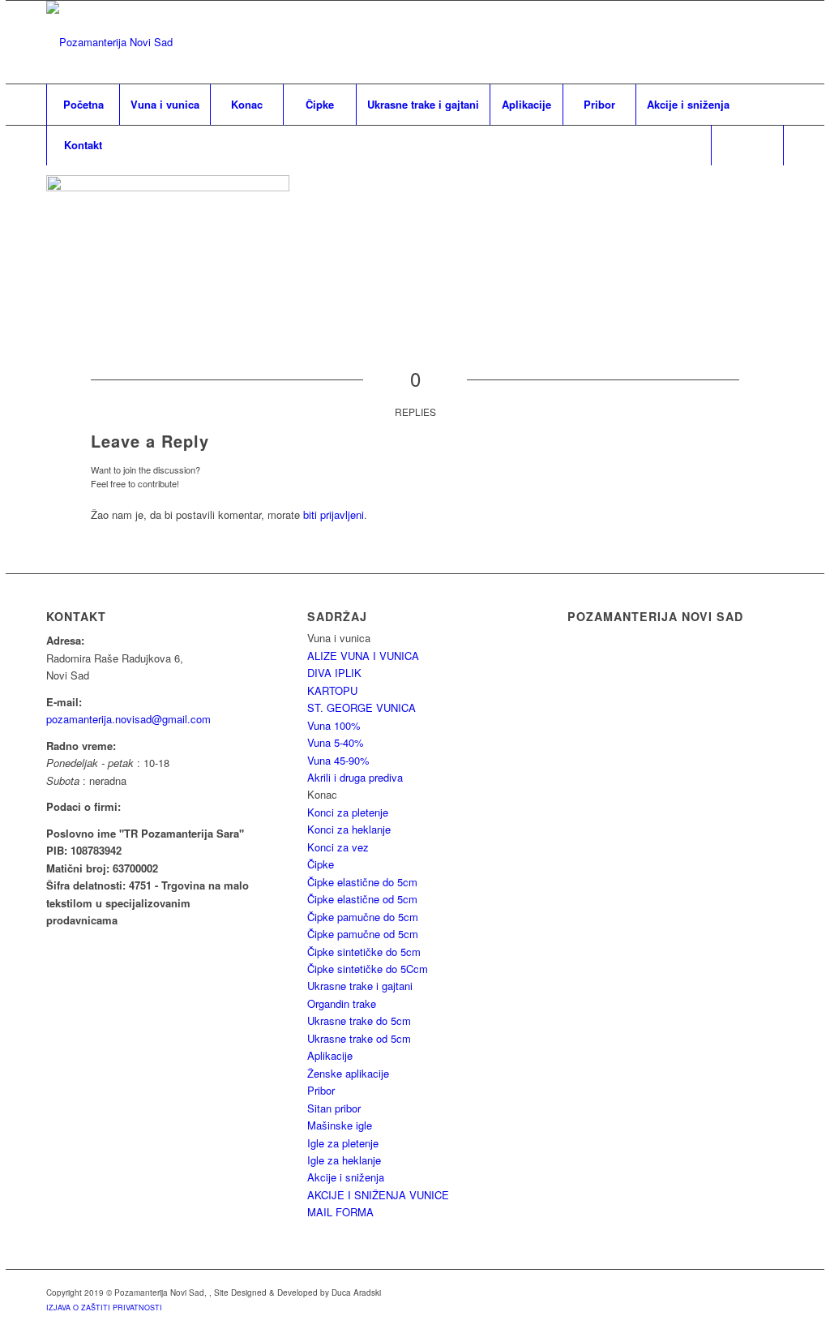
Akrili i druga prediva (355, 777)
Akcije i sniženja (345, 1177)
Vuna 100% (334, 725)
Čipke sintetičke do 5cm (364, 951)
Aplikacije (330, 1055)
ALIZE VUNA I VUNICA (363, 655)
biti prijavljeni (333, 514)
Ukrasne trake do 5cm (359, 1020)
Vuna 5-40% (335, 742)
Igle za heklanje (344, 1160)
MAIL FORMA (340, 1212)
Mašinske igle (339, 1125)
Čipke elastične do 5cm (362, 882)
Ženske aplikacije (348, 1073)
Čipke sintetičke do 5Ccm (367, 968)
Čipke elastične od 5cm (362, 899)
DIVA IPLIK (334, 672)
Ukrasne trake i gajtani (360, 985)
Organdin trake (341, 1003)
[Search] (747, 145)
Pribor (321, 1090)
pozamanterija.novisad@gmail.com (128, 719)
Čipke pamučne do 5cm (362, 916)
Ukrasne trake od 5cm (359, 1038)
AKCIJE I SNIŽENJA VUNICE (378, 1195)
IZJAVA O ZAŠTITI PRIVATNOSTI (104, 1307)
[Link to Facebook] (771, 42)
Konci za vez (338, 847)
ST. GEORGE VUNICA (361, 707)
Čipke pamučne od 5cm (362, 933)
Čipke (320, 864)
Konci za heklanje (349, 829)
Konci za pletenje (347, 812)
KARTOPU (332, 690)
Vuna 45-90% (338, 760)
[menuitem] (82, 104)
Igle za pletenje (343, 1143)
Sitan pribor (334, 1108)
